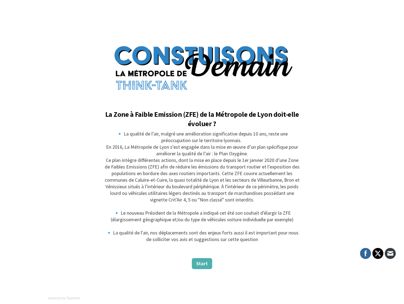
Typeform (73, 298)
